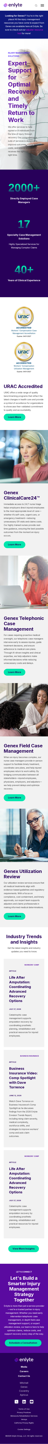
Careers (24, 1371)
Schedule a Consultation (23, 1342)
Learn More (14, 544)
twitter (16, 1401)
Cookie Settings (24, 1429)
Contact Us (24, 1376)
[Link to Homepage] (13, 5)
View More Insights (24, 1248)
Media (24, 1367)
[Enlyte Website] (24, 1360)
